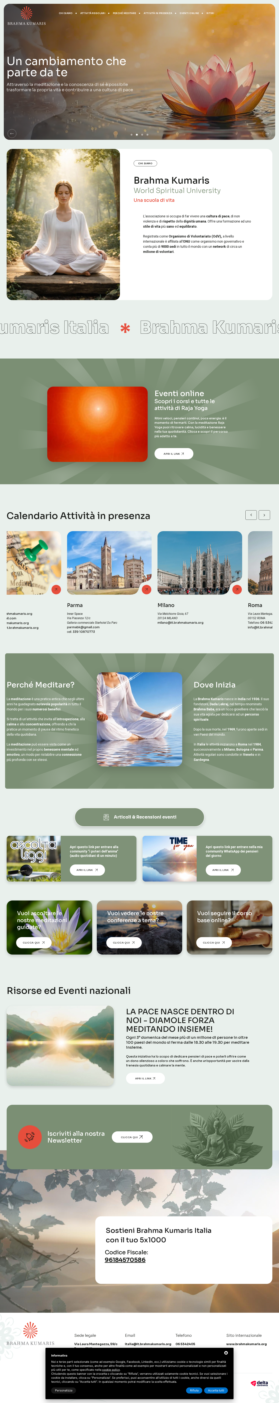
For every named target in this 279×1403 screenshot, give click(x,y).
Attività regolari (92, 13)
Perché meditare (124, 13)
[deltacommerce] (259, 1383)
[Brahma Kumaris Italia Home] (27, 13)
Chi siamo (66, 13)
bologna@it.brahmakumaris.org (229, 627)
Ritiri (210, 13)
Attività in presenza (158, 13)
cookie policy (111, 1370)
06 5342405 (136, 623)
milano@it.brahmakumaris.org (47, 623)
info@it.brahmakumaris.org (135, 627)
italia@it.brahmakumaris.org (148, 1344)
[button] (12, 133)
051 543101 (226, 623)
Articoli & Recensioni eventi (145, 817)
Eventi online (189, 13)
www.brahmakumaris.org (246, 1344)
